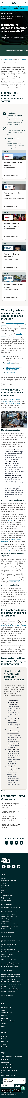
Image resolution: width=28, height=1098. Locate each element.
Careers (3, 1023)
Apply (18, 1085)
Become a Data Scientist (8, 986)
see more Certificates (7, 932)
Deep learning (10, 372)
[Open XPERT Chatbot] (23, 1087)
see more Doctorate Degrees (9, 966)
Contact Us (5, 1039)
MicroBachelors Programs (9, 916)
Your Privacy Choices (8, 1075)
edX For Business (6, 1013)
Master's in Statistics (7, 954)
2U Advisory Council (8, 1021)
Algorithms (9, 363)
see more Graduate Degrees (9, 965)
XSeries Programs (6, 919)
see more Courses (6, 904)
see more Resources (7, 995)
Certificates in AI (6, 921)
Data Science (5, 893)
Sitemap (3, 1073)
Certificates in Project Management (11, 924)
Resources (10, 13)
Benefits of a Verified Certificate (10, 974)
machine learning (11, 370)
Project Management (7, 898)
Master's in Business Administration (11, 952)
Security (3, 1044)
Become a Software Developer (10, 989)
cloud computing (14, 580)
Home (3, 13)
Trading (3, 883)
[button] (4, 866)
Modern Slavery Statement (9, 1070)
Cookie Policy (5, 1062)
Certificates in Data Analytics (9, 926)
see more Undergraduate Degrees (11, 963)
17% (8, 550)
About (3, 1010)
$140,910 (10, 520)
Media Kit (4, 1047)
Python (3, 878)
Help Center (5, 1041)
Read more (4, 40)
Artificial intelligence (12, 368)
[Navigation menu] (2, 3)
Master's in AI (5, 957)
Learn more (15, 10)
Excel (2, 890)
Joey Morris (23, 59)
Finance (3, 888)
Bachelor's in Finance (7, 947)
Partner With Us (6, 1007)
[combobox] (14, 50)
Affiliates (4, 1015)
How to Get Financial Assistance (10, 976)
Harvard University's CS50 (9, 911)
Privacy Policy (5, 1059)
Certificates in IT (6, 929)
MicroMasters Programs (8, 914)
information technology (13, 403)
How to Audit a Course (8, 979)
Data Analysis (5, 885)
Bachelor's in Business (8, 949)
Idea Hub (4, 1036)
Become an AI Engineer (8, 991)
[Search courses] (25, 2)
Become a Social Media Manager (11, 981)
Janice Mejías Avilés (8, 59)
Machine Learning (6, 900)
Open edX (4, 1018)
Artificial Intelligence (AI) (8, 880)
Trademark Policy (7, 1067)
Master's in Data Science (8, 959)
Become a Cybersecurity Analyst (11, 984)
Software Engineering (7, 895)
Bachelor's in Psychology (8, 944)
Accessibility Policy (7, 1065)
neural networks (15, 582)
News (3, 1026)
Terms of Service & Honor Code (11, 1056)
